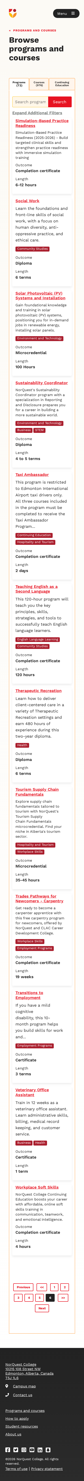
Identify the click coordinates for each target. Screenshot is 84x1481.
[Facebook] (9, 1450)
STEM (39, 430)
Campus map (24, 1386)
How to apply (17, 1418)
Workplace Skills (30, 851)
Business (24, 430)
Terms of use (16, 1469)
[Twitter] (17, 1450)
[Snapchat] (49, 1450)
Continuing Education (62, 84)
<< (42, 1287)
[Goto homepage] (42, 13)
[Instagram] (25, 1450)
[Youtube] (33, 1450)
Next (42, 1308)
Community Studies (32, 248)
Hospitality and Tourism (35, 542)
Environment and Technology (39, 338)
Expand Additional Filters (37, 112)
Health (22, 745)
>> (63, 1297)
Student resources (21, 1426)
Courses (39, 84)
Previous (23, 1287)
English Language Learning (37, 639)
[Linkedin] (41, 1450)
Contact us (22, 1395)
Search (59, 101)
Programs (19, 84)
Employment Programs (34, 948)
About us (13, 1434)
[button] (66, 13)
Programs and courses (34, 30)
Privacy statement (47, 1469)
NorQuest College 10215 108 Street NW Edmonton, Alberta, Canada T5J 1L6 (29, 1371)
